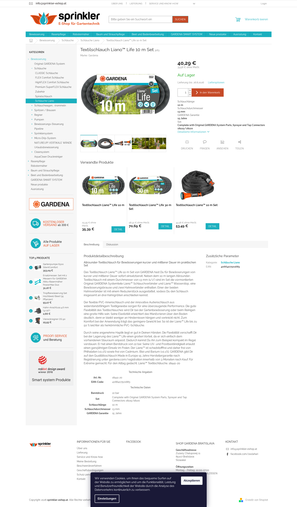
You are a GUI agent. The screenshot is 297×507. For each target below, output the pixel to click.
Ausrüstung (37, 189)
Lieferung (136, 3)
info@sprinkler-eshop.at (244, 449)
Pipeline (38, 128)
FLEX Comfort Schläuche (49, 77)
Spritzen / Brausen (45, 110)
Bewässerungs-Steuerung (49, 124)
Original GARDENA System (49, 63)
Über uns (117, 3)
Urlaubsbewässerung (46, 147)
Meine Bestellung (86, 461)
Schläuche (40, 68)
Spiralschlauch (43, 96)
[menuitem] (37, 34)
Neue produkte (39, 184)
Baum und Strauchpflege (45, 170)
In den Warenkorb (210, 92)
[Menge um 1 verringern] (190, 95)
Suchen (180, 19)
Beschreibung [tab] (91, 244)
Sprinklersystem (43, 133)
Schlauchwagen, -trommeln (50, 105)
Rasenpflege (38, 161)
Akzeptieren (192, 480)
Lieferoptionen (216, 82)
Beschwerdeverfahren (89, 465)
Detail (118, 229)
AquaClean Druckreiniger (48, 156)
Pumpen (39, 119)
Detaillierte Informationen (192, 131)
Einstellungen (107, 498)
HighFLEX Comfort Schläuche (52, 82)
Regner (38, 114)
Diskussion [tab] (112, 244)
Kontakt (81, 479)
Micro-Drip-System (45, 138)
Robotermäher (39, 165)
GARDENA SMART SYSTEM (46, 179)
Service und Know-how (163, 3)
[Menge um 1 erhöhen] (190, 91)
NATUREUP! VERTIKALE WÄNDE (53, 142)
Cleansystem (41, 152)
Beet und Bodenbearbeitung (47, 175)
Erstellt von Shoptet (257, 500)
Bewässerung (38, 59)
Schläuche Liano (44, 100)
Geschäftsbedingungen (90, 470)
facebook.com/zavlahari (244, 454)
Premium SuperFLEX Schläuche (53, 87)
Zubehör (40, 91)
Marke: (89, 55)
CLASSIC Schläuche (46, 73)
